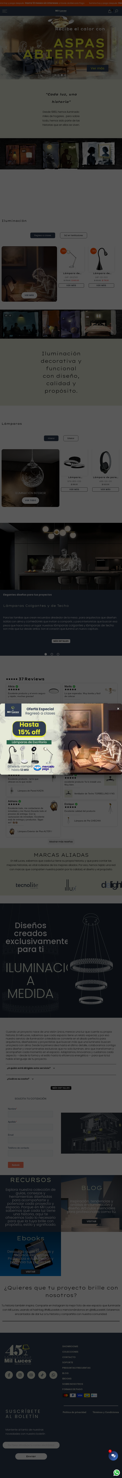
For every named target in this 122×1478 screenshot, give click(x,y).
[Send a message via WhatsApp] (116, 1472)
